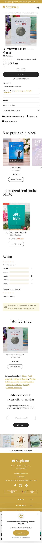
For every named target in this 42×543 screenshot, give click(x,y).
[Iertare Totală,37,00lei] (16, 152)
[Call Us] (37, 7)
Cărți (24, 376)
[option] (16, 225)
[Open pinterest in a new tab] (26, 485)
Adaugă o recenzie (8, 296)
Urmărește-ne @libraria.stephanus (21, 450)
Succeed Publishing (14, 388)
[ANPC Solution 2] (30, 491)
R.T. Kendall (7, 56)
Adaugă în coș (16, 179)
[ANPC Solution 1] (12, 491)
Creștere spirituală (14, 385)
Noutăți (26, 385)
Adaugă (21, 74)
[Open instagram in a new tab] (20, 485)
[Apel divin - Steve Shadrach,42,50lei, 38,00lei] (16, 216)
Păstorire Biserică (20, 379)
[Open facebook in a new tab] (15, 485)
